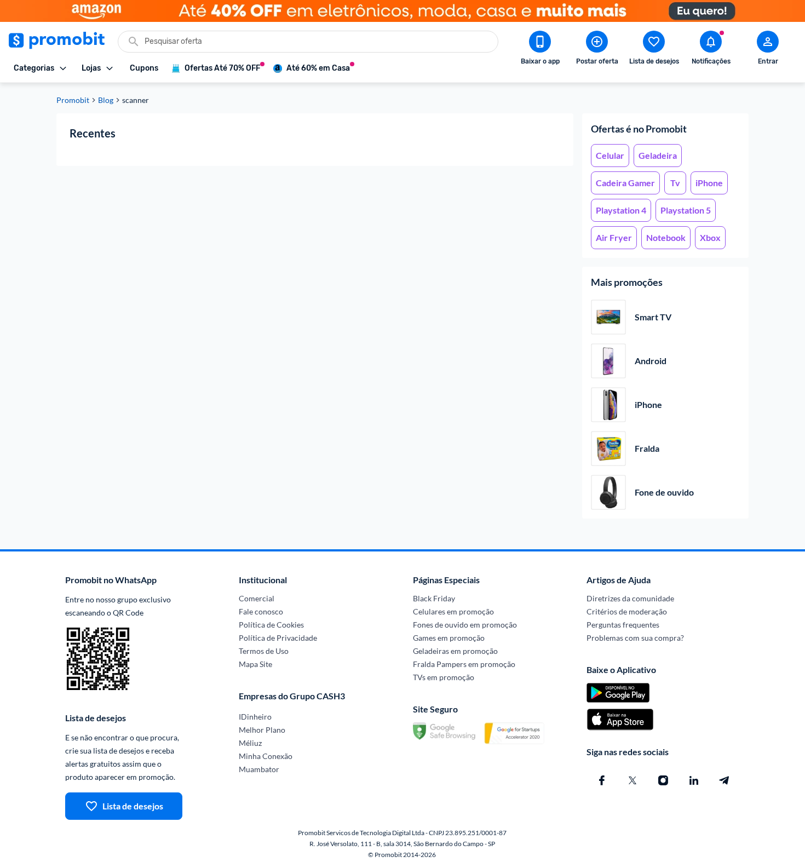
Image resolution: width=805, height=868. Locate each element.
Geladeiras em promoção (455, 651)
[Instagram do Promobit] (663, 780)
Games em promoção (449, 637)
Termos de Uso (264, 651)
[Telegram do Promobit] (724, 780)
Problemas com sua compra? (635, 637)
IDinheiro (255, 716)
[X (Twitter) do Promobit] (632, 780)
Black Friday (434, 598)
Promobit (72, 100)
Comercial (256, 598)
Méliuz (250, 743)
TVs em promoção (443, 677)
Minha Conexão (265, 756)
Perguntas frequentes (622, 624)
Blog (105, 100)
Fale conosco (261, 611)
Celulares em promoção (453, 611)
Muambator (259, 769)
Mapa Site (255, 664)
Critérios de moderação (626, 611)
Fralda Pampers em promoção (464, 664)
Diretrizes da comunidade (630, 598)
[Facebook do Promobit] (601, 780)
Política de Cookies (271, 624)
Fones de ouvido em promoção (465, 624)
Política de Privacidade (278, 637)
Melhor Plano (262, 729)
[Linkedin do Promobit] (694, 780)
